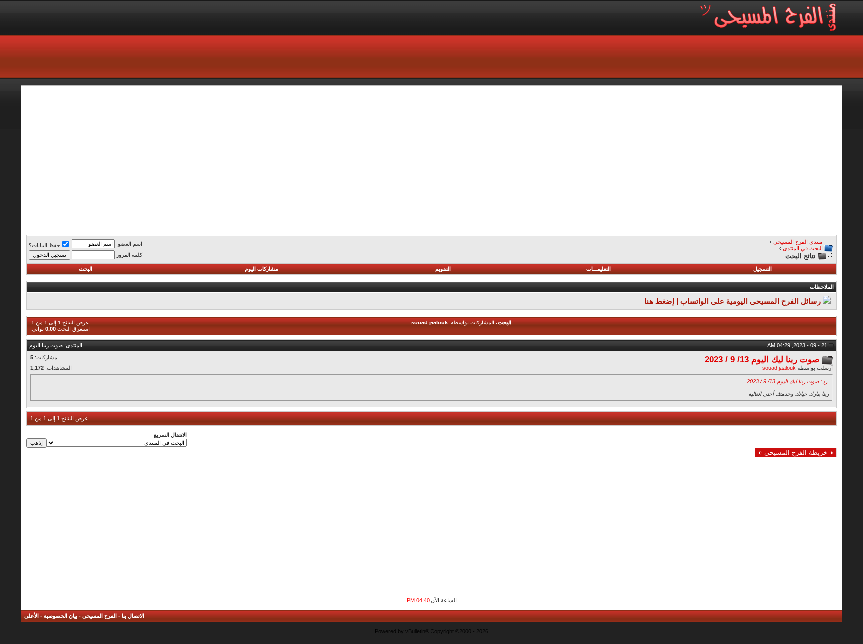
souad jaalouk (779, 368)
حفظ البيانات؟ (44, 245)
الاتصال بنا (133, 616)
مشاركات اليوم (261, 269)
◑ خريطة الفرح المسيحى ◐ (795, 452)
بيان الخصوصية (60, 616)
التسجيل (762, 269)
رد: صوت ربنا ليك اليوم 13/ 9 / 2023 (787, 381)
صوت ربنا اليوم (46, 345)
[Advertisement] (537, 159)
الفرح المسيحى (99, 616)
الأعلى (31, 616)
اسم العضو (130, 244)
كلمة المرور (129, 255)
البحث (85, 269)
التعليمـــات (598, 269)
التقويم (443, 269)
